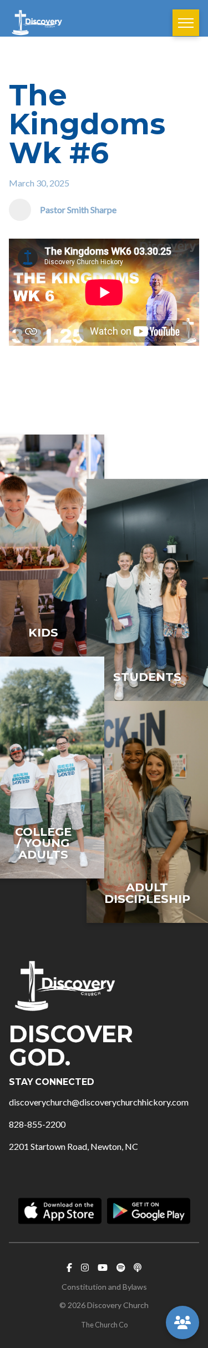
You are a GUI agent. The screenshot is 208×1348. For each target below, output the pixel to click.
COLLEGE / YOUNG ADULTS (43, 843)
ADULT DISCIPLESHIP (147, 893)
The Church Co (104, 1324)
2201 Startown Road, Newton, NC (73, 1146)
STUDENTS (147, 677)
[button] (186, 22)
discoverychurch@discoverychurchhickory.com (99, 1102)
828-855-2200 (37, 1124)
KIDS (43, 632)
